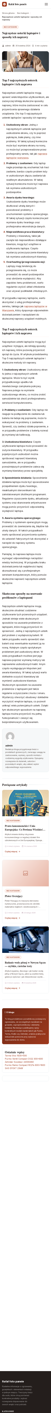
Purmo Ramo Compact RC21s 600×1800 (25, 1065)
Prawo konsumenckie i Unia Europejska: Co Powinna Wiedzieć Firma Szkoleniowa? (24, 829)
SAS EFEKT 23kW (14, 1068)
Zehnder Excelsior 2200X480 (19, 1062)
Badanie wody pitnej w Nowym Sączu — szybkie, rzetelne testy (25, 964)
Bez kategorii (10, 27)
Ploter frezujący (14, 896)
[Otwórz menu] (46, 4)
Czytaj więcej (11, 851)
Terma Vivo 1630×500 (16, 1055)
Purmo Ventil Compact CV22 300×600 (24, 1058)
